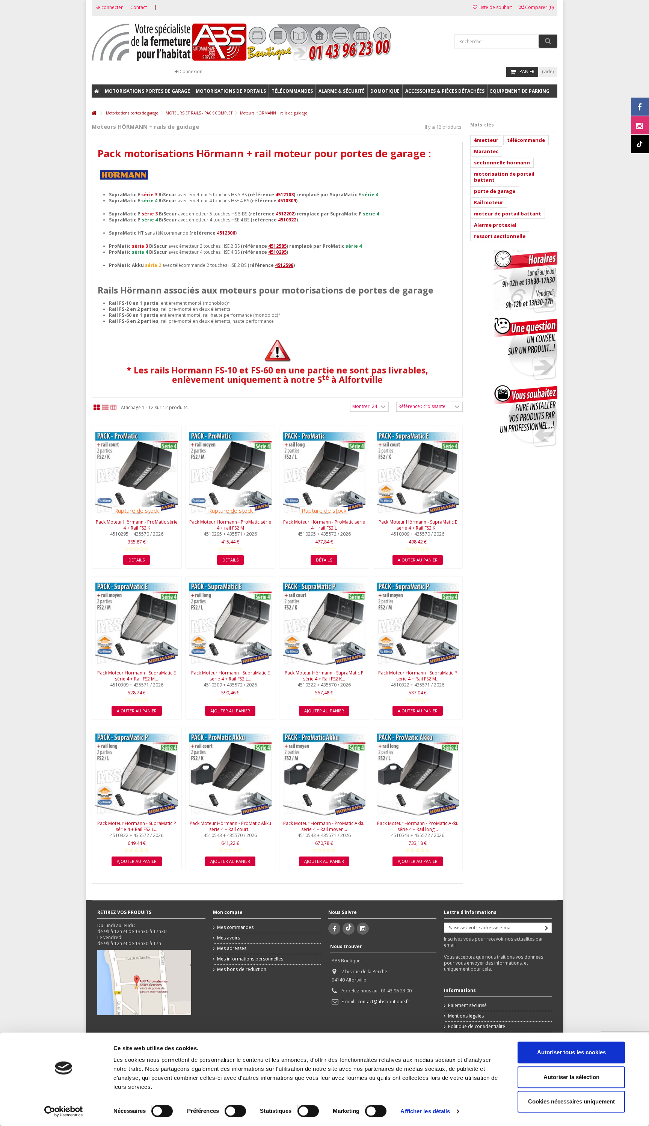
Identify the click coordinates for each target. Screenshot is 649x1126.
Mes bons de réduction (241, 969)
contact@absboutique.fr (383, 1001)
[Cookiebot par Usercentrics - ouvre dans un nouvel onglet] (64, 1111)
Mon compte (228, 912)
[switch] (227, 1109)
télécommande (526, 140)
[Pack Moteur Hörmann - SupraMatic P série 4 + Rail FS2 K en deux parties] (324, 624)
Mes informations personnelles (250, 959)
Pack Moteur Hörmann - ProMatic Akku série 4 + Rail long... (418, 826)
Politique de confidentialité (476, 1027)
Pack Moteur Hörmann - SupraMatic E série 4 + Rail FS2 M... (136, 676)
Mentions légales (466, 1016)
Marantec (486, 151)
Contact (138, 7)
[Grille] (97, 408)
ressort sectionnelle (499, 236)
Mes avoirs (228, 938)
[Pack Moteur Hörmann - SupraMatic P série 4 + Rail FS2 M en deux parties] (418, 624)
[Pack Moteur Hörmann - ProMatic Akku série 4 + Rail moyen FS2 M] (324, 775)
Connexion (190, 71)
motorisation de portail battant (504, 176)
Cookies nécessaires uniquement (571, 1101)
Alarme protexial (495, 224)
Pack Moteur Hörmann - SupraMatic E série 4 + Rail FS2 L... (230, 676)
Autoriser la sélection (571, 1077)
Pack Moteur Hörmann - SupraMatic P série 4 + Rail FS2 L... (136, 826)
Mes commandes (235, 927)
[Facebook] (334, 929)
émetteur (486, 140)
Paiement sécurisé (467, 1006)
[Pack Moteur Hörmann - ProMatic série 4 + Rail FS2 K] (136, 473)
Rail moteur (488, 202)
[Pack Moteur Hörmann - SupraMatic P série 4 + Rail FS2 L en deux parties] (136, 775)
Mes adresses (231, 948)
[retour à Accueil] (94, 113)
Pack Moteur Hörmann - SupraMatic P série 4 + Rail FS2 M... (417, 676)
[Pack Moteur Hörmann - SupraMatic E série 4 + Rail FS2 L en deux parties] (230, 624)
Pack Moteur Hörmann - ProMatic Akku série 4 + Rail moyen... (324, 826)
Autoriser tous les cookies (571, 1052)
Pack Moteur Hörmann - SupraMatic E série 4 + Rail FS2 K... (418, 525)
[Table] (113, 408)
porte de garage (494, 191)
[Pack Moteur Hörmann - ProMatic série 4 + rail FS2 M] (230, 473)
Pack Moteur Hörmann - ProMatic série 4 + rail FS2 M (230, 525)
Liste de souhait (494, 7)
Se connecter (109, 7)
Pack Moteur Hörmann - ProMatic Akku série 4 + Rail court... (230, 826)
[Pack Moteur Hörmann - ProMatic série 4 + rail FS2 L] (324, 473)
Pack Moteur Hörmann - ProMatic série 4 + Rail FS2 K (137, 525)
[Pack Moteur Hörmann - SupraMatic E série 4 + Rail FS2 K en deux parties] (418, 473)
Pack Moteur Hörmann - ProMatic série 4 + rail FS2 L (324, 525)
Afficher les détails (425, 1111)
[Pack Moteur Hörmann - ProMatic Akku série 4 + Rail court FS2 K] (230, 775)
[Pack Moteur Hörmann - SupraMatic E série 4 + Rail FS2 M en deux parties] (136, 624)
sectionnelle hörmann (502, 162)
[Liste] (105, 408)
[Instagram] (363, 929)
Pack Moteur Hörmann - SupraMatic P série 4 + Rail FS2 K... (324, 676)
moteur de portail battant (507, 213)
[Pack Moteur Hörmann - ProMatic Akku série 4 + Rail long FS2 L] (418, 775)
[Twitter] (349, 929)
